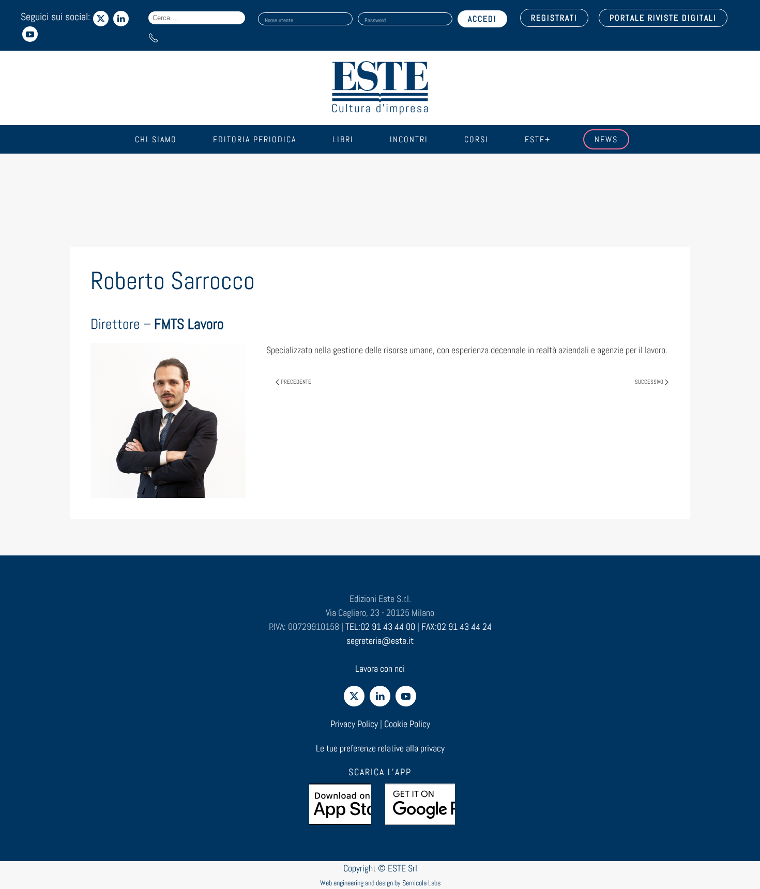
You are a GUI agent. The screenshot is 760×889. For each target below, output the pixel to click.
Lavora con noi (380, 668)
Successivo (649, 381)
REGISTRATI (554, 17)
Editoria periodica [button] (254, 139)
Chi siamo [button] (156, 139)
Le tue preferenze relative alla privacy (380, 748)
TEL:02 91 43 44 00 (380, 626)
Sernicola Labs (421, 882)
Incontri (409, 139)
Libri (343, 139)
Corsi (476, 139)
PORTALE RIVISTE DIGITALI (663, 17)
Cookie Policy (407, 724)
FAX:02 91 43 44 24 (456, 626)
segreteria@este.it (380, 640)
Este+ (538, 139)
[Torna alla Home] (380, 88)
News (606, 139)
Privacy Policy (354, 724)
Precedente (296, 381)
